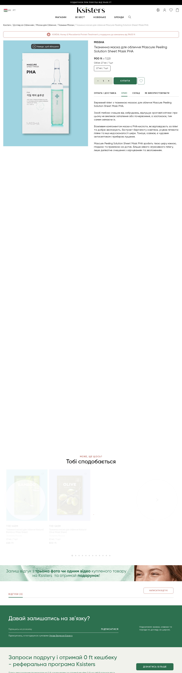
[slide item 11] (106, 556)
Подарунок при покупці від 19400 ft (90, 2)
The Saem (12, 526)
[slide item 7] (93, 556)
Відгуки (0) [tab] (16, 594)
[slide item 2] (76, 556)
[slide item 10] (103, 556)
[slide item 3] (79, 556)
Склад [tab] (136, 93)
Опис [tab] (124, 93)
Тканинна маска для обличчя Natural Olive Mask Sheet (67, 530)
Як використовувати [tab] (157, 93)
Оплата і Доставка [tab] (105, 93)
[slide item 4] (82, 556)
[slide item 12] (110, 556)
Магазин (61, 17)
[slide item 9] (100, 556)
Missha (99, 42)
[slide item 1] (72, 556)
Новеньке (99, 17)
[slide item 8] (96, 556)
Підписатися (110, 629)
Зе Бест (80, 17)
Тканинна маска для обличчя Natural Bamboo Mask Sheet (25, 530)
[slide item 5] (86, 556)
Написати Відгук (158, 590)
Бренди (119, 17)
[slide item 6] (89, 556)
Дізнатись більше (155, 666)
